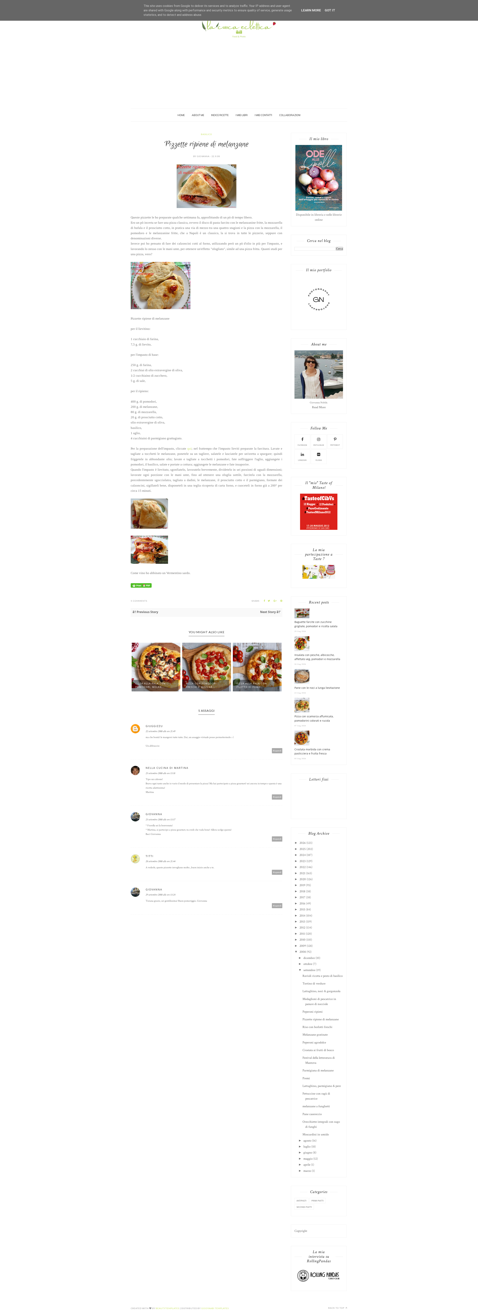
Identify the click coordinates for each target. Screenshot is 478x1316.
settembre (309, 970)
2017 (302, 897)
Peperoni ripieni (312, 1012)
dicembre (309, 958)
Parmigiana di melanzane (318, 1070)
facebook (302, 445)
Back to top (336, 1307)
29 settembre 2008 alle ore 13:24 (160, 894)
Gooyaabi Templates (215, 1308)
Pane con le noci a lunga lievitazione (317, 688)
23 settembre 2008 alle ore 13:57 (160, 819)
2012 (302, 928)
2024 (302, 855)
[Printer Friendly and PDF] (141, 587)
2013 (302, 922)
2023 (302, 861)
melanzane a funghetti (316, 1106)
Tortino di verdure (313, 983)
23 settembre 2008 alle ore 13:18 (160, 773)
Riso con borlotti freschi (317, 1027)
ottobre (307, 964)
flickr (319, 460)
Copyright (300, 1231)
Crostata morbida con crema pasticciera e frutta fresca (312, 751)
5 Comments (139, 600)
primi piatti (317, 1200)
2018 (302, 891)
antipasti (301, 1200)
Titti (149, 856)
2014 (302, 916)
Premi (306, 1078)
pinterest (335, 445)
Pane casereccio (312, 1114)
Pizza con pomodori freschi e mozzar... (150, 685)
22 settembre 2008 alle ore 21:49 (160, 731)
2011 (302, 934)
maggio (308, 1159)
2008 (302, 952)
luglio (307, 1147)
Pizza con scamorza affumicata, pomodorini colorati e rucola (313, 718)
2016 (302, 903)
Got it (330, 10)
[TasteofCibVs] (318, 529)
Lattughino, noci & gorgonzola (321, 991)
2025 (302, 849)
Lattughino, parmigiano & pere (321, 1086)
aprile (306, 1165)
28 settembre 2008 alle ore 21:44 (160, 861)
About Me (198, 115)
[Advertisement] (239, 67)
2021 (302, 873)
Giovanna (154, 814)
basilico (206, 134)
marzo (307, 1171)
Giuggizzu (154, 726)
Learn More (311, 10)
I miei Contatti (263, 115)
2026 (302, 843)
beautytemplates (167, 1308)
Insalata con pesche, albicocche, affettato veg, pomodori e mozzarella (317, 657)
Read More (319, 407)
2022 (302, 867)
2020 (302, 879)
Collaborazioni (289, 115)
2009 (302, 946)
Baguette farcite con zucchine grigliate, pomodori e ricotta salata (315, 624)
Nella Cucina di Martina (167, 768)
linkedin (302, 460)
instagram (318, 445)
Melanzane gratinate (315, 1035)
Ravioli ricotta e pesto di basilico (322, 976)
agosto (307, 1141)
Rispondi (277, 750)
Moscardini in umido (315, 1134)
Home (181, 115)
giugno (307, 1153)
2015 (302, 909)
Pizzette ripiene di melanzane (320, 1019)
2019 (302, 885)
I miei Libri (242, 115)
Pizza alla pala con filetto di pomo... (201, 685)
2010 (302, 940)
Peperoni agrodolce (314, 1042)
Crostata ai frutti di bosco (318, 1050)
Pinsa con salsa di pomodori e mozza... (252, 685)
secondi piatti (304, 1207)
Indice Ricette (220, 115)
